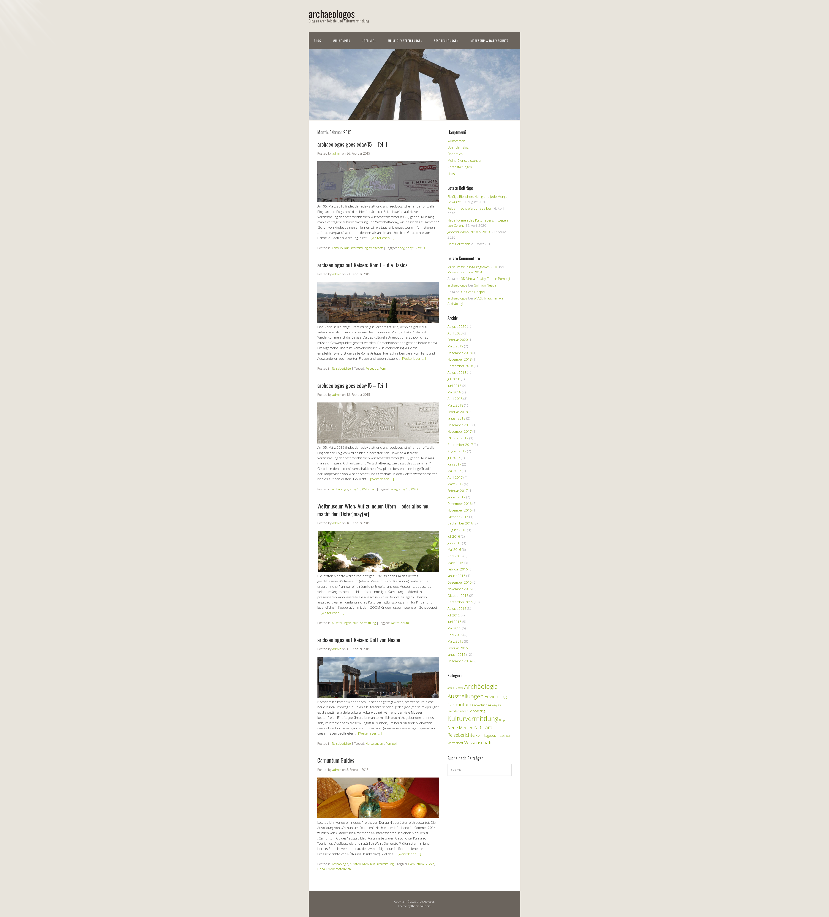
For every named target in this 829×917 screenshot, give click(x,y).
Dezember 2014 (460, 661)
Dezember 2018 (460, 353)
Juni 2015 (454, 621)
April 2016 (455, 556)
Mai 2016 (454, 549)
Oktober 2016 (458, 517)
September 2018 (460, 366)
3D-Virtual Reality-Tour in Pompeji (485, 278)
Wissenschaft (478, 742)
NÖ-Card (483, 727)
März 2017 (455, 484)
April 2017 (455, 477)
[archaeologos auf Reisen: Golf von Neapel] (378, 696)
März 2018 (455, 405)
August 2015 (457, 608)
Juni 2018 (454, 385)
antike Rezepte (455, 687)
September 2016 (460, 523)
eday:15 (337, 248)
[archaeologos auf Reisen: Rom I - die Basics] (378, 322)
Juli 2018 (454, 379)
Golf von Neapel (485, 285)
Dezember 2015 (460, 582)
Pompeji (391, 743)
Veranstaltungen (460, 167)
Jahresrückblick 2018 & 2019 (469, 232)
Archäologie (340, 489)
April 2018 (455, 398)
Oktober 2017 (458, 438)
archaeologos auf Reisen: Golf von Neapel (359, 639)
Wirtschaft (376, 248)
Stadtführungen (446, 40)
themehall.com (420, 906)
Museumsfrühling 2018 (465, 272)
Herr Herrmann (459, 244)
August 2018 (457, 372)
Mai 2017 (454, 471)
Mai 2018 (454, 392)
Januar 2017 (456, 497)
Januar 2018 (456, 418)
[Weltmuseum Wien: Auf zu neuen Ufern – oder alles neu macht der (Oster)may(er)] (378, 571)
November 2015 (460, 589)
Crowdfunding (481, 705)
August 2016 (457, 530)
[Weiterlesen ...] (382, 238)
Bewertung (495, 696)
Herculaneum (374, 743)
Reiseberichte (341, 369)
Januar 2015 (456, 654)
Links (451, 173)
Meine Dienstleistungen (405, 40)
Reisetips (371, 369)
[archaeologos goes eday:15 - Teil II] (378, 201)
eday (401, 248)
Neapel (502, 720)
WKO (421, 248)
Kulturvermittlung (356, 248)
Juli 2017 (454, 458)
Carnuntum (459, 704)
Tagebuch (490, 735)
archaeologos (332, 13)
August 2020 (457, 326)
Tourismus (504, 735)
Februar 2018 (458, 412)
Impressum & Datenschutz (489, 40)
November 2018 (460, 359)
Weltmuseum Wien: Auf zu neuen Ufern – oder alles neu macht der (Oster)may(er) (373, 510)
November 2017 (460, 431)
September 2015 (460, 602)
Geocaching (476, 711)
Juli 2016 (454, 536)
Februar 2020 (458, 339)
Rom (383, 369)
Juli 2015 (454, 615)
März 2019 (455, 346)
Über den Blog (458, 147)
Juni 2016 (454, 543)
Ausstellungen (341, 623)
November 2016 (460, 510)
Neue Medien (460, 727)
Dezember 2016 (460, 503)
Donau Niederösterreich (334, 869)
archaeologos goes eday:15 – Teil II (353, 144)
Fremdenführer (458, 711)
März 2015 (455, 641)
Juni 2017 (454, 464)
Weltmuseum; (400, 623)
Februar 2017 (458, 490)
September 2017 (460, 444)
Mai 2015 (454, 628)
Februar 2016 (458, 569)
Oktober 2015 (458, 595)
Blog (317, 40)
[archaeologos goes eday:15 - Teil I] (378, 442)
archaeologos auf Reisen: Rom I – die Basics (362, 265)
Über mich (369, 40)
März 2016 (455, 563)
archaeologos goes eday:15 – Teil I (352, 385)
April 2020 (455, 333)
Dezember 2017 (460, 425)
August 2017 (457, 451)
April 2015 (455, 635)
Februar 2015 (458, 648)
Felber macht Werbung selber (469, 208)
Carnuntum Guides (335, 760)
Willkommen (341, 40)
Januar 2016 (456, 575)
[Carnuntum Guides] (378, 817)
